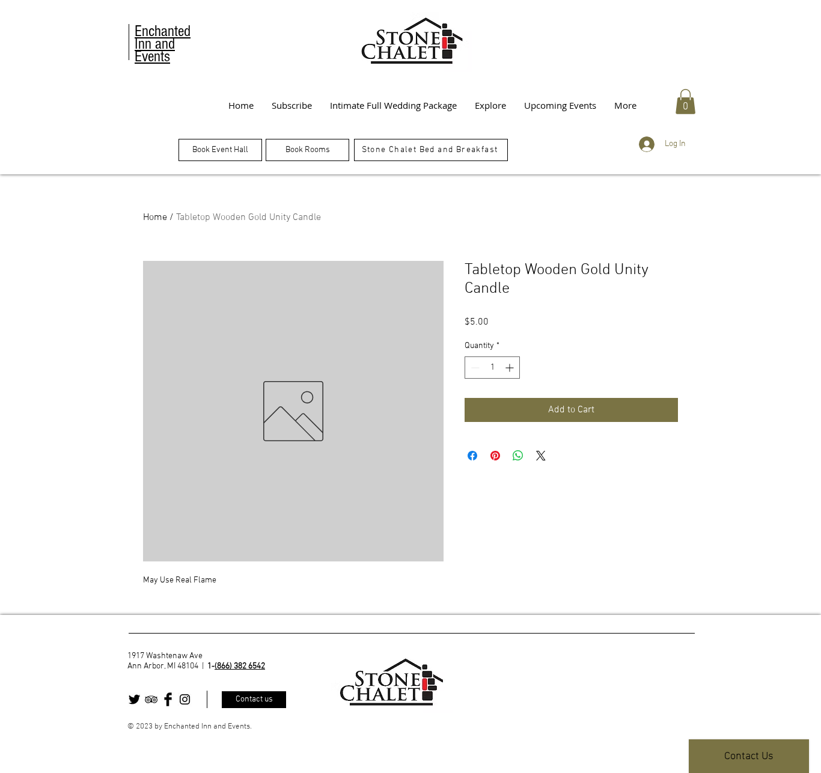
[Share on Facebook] (472, 455)
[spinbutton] (492, 367)
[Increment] (510, 367)
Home (155, 218)
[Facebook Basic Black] (168, 699)
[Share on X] (541, 455)
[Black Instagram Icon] (185, 699)
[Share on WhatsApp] (518, 455)
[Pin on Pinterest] (495, 455)
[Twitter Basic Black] (134, 699)
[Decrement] (473, 367)
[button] (685, 101)
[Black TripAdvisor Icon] (151, 699)
